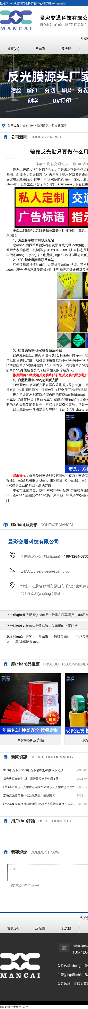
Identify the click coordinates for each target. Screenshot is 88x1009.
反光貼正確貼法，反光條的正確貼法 (51, 625)
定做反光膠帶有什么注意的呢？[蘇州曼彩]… (31, 795)
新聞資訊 (43, 125)
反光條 (43, 636)
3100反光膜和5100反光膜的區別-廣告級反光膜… (34, 770)
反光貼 (66, 48)
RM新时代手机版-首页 (14, 1007)
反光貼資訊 (59, 125)
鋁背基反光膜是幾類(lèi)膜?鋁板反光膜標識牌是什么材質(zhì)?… (39, 804)
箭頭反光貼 (62, 636)
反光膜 (40, 48)
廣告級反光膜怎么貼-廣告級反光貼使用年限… (32, 778)
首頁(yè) (13, 48)
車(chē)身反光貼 (30, 739)
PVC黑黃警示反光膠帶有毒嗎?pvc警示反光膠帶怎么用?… (40, 787)
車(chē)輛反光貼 (27, 641)
